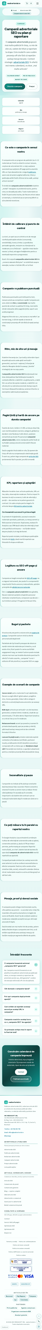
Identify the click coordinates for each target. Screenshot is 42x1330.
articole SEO (33, 456)
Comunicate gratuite (11, 1188)
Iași (15, 1300)
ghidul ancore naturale (21, 587)
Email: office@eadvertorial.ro (14, 1132)
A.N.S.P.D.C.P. (25, 1284)
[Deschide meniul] (37, 3)
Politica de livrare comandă (21, 1245)
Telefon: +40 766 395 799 (12, 1129)
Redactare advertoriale (12, 1157)
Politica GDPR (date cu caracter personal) (21, 1252)
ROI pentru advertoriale (23, 506)
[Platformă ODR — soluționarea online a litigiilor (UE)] (21, 1269)
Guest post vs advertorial (12, 1202)
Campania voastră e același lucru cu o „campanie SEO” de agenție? (17, 1021)
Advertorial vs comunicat (12, 1198)
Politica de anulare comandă (21, 1248)
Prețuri (32, 86)
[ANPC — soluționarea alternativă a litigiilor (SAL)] (21, 1261)
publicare (32, 172)
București (9, 1296)
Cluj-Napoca (21, 1296)
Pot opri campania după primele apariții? (17, 998)
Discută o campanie (14, 86)
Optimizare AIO (9, 1229)
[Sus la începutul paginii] (39, 1316)
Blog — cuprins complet (12, 1191)
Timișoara (32, 1296)
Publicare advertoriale (11, 1153)
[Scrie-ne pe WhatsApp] (39, 1326)
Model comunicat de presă (13, 1205)
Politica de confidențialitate (27, 1242)
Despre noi (7, 1233)
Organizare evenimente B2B (21, 1311)
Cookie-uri (5, 1327)
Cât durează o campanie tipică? (17, 989)
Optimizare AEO (9, 1226)
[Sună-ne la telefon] (39, 1321)
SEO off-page (32, 578)
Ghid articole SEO (10, 1195)
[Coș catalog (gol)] (27, 3)
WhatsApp (7, 1136)
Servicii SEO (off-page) (11, 1222)
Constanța (24, 1300)
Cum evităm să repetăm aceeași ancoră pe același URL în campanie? (17, 1009)
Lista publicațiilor (10, 1167)
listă (12, 539)
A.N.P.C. (14, 1284)
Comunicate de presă (11, 1184)
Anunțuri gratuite (21, 1315)
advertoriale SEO (21, 62)
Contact (21, 1072)
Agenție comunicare (28, 1308)
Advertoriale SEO (10, 1150)
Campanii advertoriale (11, 1160)
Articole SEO (8, 1181)
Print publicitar (12, 1308)
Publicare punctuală (21, 1079)
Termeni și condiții (11, 1242)
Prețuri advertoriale (11, 1164)
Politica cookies (21, 1255)
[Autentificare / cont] (31, 3)
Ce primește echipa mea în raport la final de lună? (18, 1031)
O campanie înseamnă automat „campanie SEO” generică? (17, 964)
